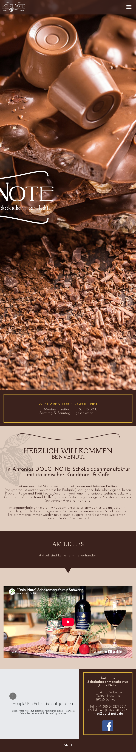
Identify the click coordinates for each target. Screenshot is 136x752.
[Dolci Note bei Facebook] (107, 725)
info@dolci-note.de (107, 714)
